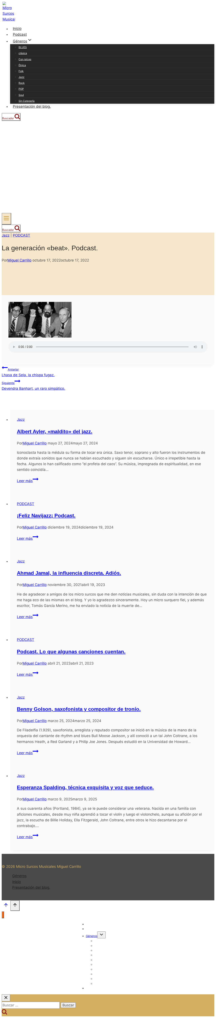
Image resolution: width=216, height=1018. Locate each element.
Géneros (19, 876)
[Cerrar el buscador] (6, 997)
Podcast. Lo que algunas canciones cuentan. (71, 651)
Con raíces (25, 59)
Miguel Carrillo (19, 260)
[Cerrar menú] (3, 914)
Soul (21, 95)
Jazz (21, 77)
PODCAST (21, 235)
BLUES (23, 47)
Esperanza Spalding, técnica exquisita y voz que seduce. (85, 787)
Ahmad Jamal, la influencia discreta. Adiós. (69, 573)
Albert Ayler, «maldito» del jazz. (54, 431)
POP (21, 88)
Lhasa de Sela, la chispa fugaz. (28, 372)
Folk (21, 71)
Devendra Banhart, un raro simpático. (33, 386)
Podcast (20, 34)
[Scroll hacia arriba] (6, 906)
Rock (22, 82)
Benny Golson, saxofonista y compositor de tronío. (79, 709)
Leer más (27, 481)
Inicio (17, 29)
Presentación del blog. (32, 106)
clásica (23, 53)
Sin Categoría (27, 100)
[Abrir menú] (6, 219)
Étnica (22, 65)
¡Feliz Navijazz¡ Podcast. (46, 515)
